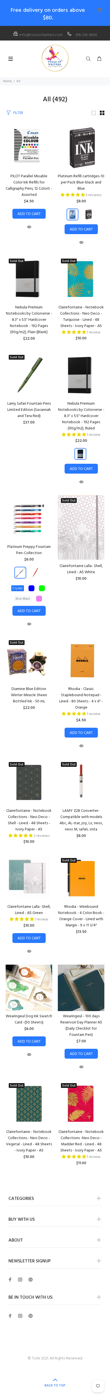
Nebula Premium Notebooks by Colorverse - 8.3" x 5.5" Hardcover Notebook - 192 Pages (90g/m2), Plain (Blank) (29, 319)
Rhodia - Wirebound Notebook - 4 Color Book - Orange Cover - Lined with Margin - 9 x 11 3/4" (81, 916)
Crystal (18, 588)
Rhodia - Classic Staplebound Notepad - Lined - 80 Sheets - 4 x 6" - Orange (81, 698)
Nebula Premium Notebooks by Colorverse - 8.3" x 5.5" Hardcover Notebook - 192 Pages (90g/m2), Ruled (81, 416)
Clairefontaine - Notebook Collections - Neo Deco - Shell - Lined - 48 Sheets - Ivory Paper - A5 (29, 820)
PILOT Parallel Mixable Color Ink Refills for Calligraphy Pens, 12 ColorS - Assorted (29, 185)
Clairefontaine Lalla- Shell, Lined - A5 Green (28, 910)
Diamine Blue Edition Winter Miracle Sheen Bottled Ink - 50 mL (29, 695)
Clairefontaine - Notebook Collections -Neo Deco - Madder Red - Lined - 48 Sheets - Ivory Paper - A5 (81, 1141)
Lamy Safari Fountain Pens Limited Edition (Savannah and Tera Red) (29, 409)
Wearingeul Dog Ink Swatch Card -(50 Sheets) (29, 1019)
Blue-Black (23, 599)
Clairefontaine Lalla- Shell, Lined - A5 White (81, 569)
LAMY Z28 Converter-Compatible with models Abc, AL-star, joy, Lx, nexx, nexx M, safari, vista (81, 820)
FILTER (18, 113)
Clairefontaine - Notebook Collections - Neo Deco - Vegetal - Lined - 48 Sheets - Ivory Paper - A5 (29, 1141)
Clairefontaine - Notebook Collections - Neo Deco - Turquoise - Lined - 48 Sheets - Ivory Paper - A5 (81, 316)
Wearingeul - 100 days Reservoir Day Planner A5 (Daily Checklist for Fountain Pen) (81, 1025)
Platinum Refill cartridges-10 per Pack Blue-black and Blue (81, 182)
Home (7, 81)
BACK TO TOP (55, 1385)
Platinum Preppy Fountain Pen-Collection (29, 550)
